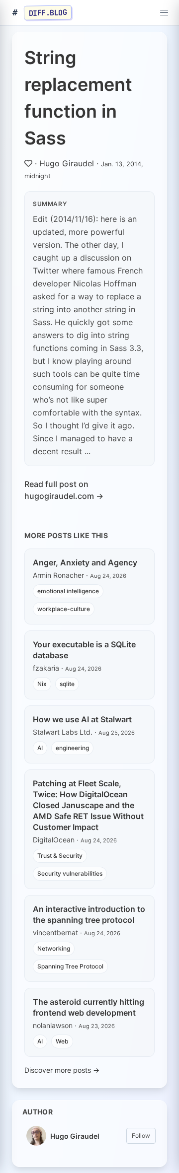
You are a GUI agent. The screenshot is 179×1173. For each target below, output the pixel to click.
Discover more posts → (61, 1070)
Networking (53, 948)
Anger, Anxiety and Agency (85, 562)
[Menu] (164, 13)
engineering (72, 748)
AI (40, 748)
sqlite (67, 684)
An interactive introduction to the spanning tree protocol (89, 914)
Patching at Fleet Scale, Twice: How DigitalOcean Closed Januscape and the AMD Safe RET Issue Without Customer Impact (88, 805)
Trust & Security (60, 855)
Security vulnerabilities (69, 873)
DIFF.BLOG (48, 12)
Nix (42, 684)
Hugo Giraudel (66, 163)
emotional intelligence (68, 591)
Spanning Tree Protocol (70, 966)
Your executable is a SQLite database (84, 649)
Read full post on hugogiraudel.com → (63, 490)
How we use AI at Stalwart (82, 719)
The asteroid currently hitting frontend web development (88, 1007)
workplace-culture (63, 609)
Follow (141, 1135)
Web (62, 1041)
